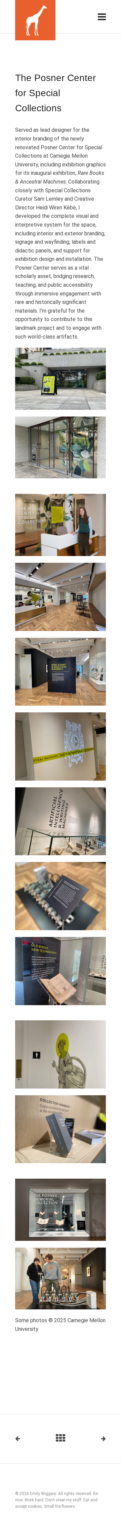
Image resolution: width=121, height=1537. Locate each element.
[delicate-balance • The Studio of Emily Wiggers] (35, 20)
